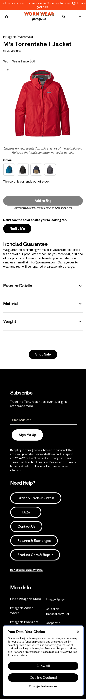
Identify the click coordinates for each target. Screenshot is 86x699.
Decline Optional (43, 677)
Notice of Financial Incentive (40, 466)
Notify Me (17, 228)
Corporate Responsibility (55, 625)
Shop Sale (43, 354)
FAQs (26, 512)
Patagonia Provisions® (24, 622)
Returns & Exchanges (34, 540)
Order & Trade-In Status (35, 498)
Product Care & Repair (35, 555)
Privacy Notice (68, 652)
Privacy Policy (55, 600)
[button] (6, 16)
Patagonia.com (27, 207)
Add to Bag (43, 201)
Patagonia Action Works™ (21, 610)
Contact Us (26, 526)
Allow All (43, 666)
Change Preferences (43, 686)
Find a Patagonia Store (25, 599)
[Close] (78, 631)
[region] (43, 661)
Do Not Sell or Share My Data (26, 569)
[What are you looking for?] (63, 16)
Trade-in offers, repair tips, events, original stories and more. (39, 404)
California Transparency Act (57, 611)
